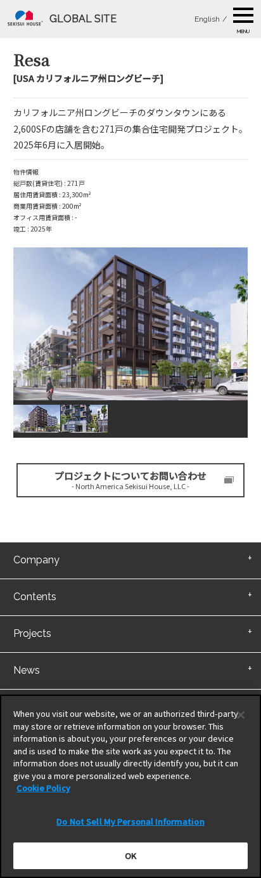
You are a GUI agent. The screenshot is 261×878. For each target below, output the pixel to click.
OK (130, 855)
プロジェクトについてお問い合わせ (130, 480)
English (207, 19)
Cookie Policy (43, 788)
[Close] (241, 715)
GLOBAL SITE (83, 19)
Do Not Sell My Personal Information (130, 821)
